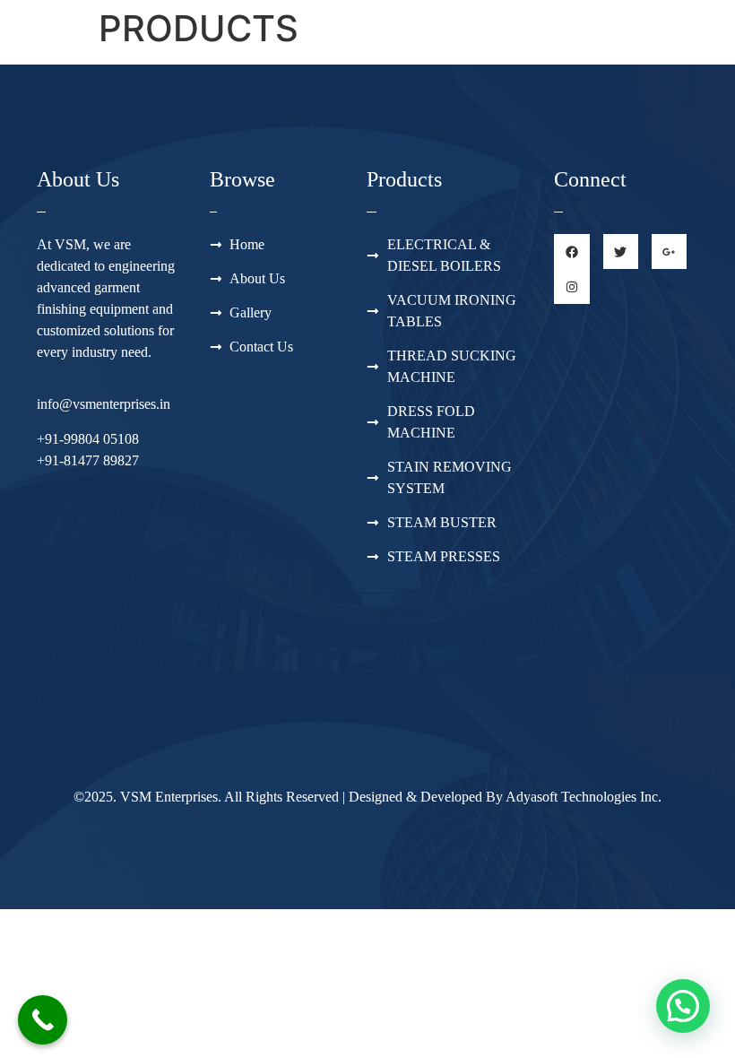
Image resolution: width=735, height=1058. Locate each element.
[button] (683, 1006)
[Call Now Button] (42, 1020)
